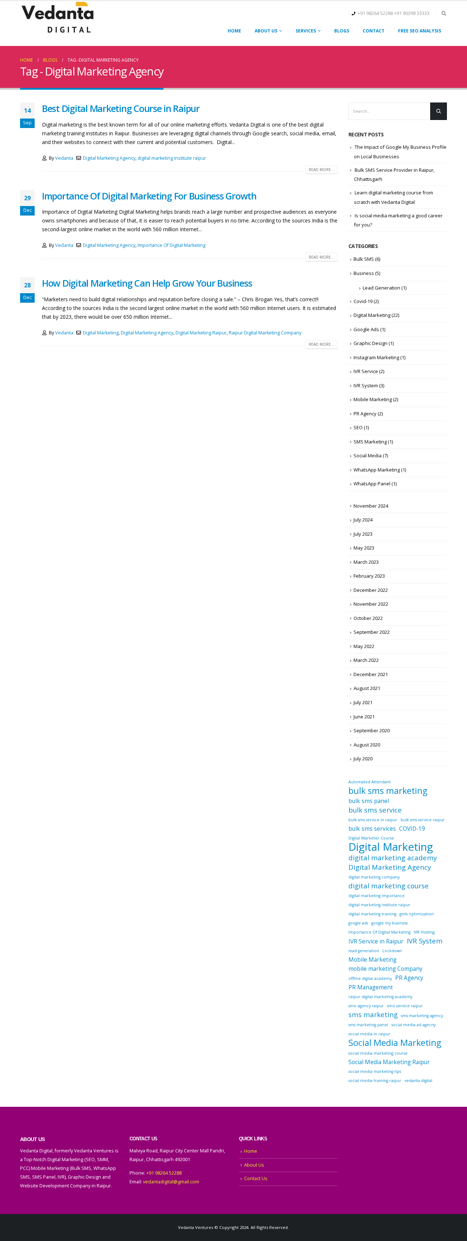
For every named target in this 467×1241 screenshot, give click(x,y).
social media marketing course (378, 1053)
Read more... (321, 169)
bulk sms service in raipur (372, 819)
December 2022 (371, 590)
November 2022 (371, 604)
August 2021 (367, 688)
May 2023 (364, 547)
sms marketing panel (368, 1024)
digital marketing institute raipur (172, 158)
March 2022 (366, 660)
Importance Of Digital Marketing (171, 245)
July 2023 (363, 534)
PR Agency (365, 413)
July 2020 (363, 758)
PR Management (370, 987)
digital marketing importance (376, 895)
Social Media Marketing (394, 1042)
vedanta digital (418, 1080)
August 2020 (367, 744)
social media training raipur (374, 1080)
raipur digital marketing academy (380, 996)
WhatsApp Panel (372, 483)
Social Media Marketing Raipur (389, 1062)
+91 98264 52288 (375, 13)
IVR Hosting (424, 932)
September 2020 (372, 730)
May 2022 (364, 646)
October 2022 (368, 618)
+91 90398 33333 (411, 13)
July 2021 (363, 702)
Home (234, 31)
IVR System (366, 385)
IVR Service (366, 371)
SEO (358, 427)
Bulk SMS (364, 259)
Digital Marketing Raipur (201, 333)
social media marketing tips (374, 1071)
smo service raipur (405, 1005)
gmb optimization (417, 913)
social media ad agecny (413, 1024)
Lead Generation (381, 287)
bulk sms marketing (387, 790)
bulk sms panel (368, 801)
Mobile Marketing (373, 399)
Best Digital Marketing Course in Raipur (121, 108)
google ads (358, 923)
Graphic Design (370, 343)
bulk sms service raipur (423, 819)
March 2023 (366, 562)
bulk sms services (372, 829)
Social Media (368, 455)
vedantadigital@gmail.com (171, 1182)
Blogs (341, 31)
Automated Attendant (369, 781)
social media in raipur (369, 1033)
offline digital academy (370, 978)
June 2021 (364, 716)
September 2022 (372, 632)
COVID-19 (412, 829)
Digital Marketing (101, 333)
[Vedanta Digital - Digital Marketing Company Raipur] (57, 18)
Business (364, 273)
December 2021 (371, 674)
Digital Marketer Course (371, 838)
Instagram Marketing (376, 357)
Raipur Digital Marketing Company (265, 333)
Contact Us (255, 1178)
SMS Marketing (370, 441)
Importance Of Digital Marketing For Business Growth (149, 196)
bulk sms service (375, 810)
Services (306, 31)
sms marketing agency (422, 1015)
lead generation (363, 950)
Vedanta (64, 158)
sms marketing (373, 1014)
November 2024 (371, 506)
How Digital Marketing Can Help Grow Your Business (147, 283)
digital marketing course (388, 885)
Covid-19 (363, 301)
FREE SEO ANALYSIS (419, 31)
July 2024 (363, 519)
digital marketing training (372, 913)
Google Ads (366, 329)
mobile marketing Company (385, 969)
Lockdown (392, 950)
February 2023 (369, 576)
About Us (266, 31)
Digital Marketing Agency (109, 158)
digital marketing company (374, 877)
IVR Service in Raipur (376, 941)
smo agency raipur (366, 1005)
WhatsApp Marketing (377, 469)
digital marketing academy (392, 857)
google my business (389, 923)
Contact (374, 31)
